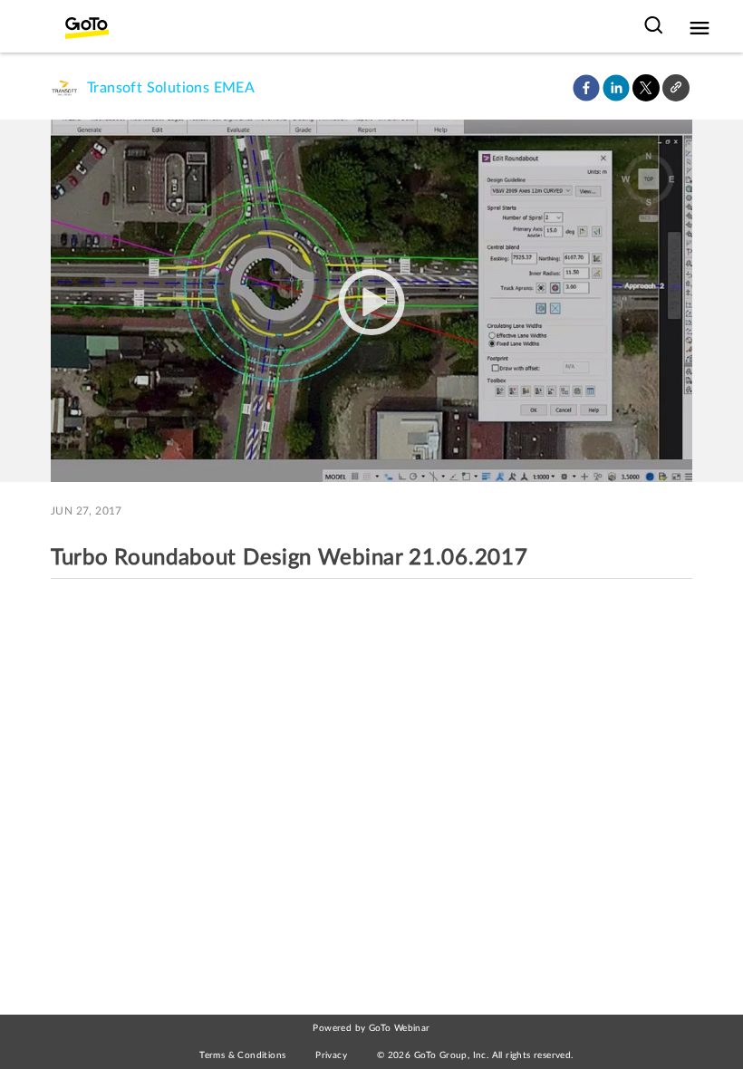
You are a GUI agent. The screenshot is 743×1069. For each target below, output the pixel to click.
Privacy (331, 1055)
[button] (586, 87)
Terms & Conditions (242, 1055)
